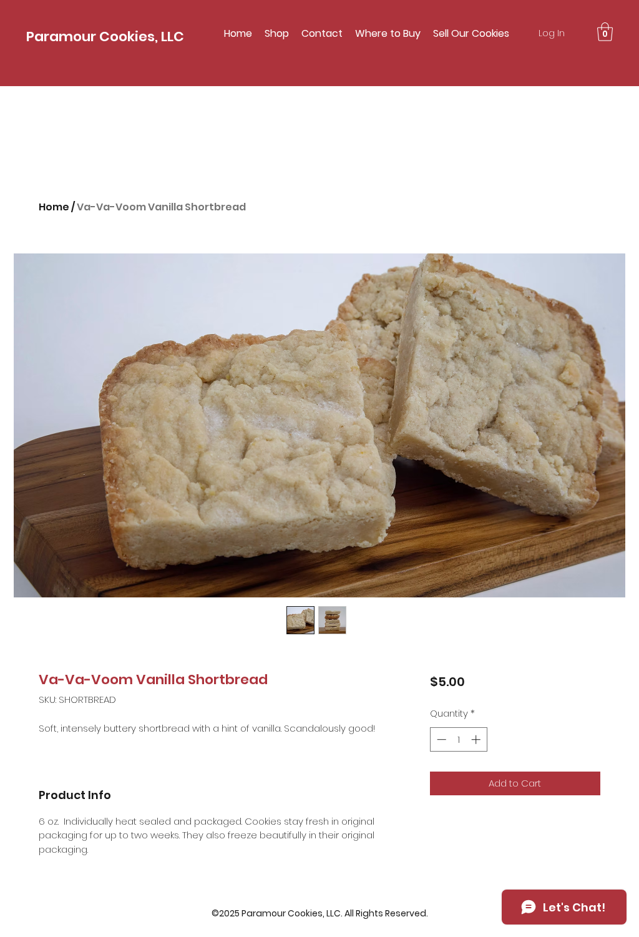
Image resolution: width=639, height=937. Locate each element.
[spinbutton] (458, 739)
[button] (605, 31)
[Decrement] (440, 739)
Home (54, 207)
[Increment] (477, 739)
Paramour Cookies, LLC (105, 36)
